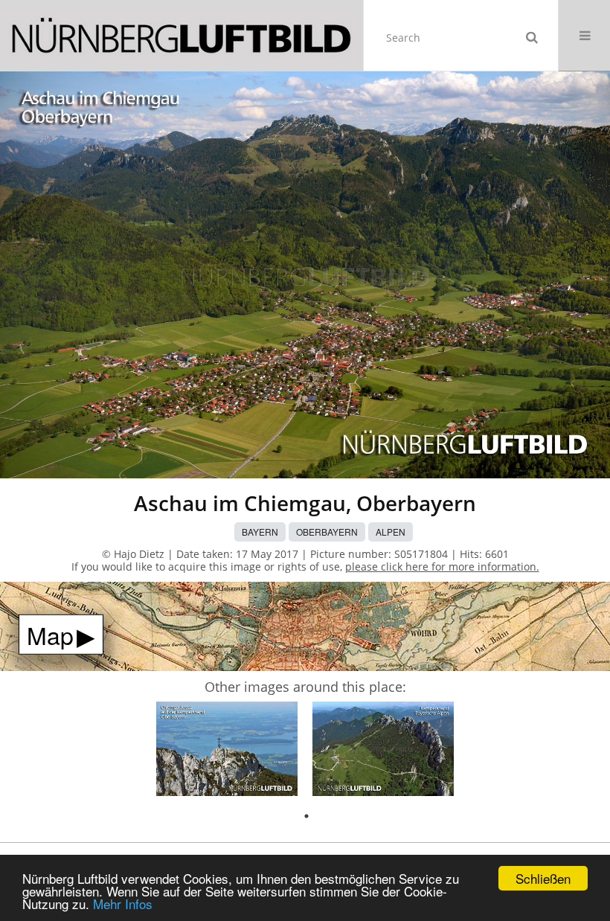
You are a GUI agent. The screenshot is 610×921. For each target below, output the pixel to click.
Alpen (390, 531)
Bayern (260, 531)
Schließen (543, 878)
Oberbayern (327, 531)
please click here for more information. (442, 566)
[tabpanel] (227, 751)
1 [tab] (306, 816)
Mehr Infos (122, 903)
